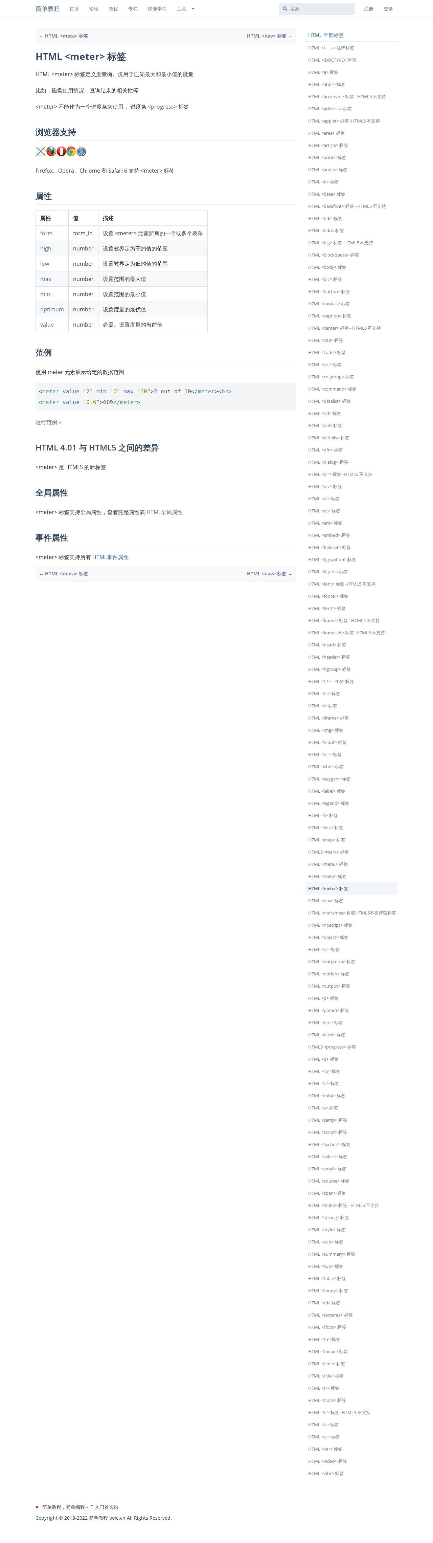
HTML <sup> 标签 (325, 1266)
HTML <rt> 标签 (323, 1083)
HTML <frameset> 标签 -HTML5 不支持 (346, 633)
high (45, 248)
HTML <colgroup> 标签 (331, 377)
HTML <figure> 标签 (328, 572)
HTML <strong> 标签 (328, 1217)
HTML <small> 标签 (327, 1169)
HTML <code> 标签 (327, 352)
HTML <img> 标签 (325, 730)
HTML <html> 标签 (326, 1035)
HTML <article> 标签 (328, 145)
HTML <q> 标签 (323, 1059)
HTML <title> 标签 (326, 1376)
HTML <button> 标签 (329, 291)
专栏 (133, 8)
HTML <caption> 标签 (329, 316)
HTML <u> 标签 (323, 1424)
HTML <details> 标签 (328, 438)
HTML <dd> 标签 (324, 413)
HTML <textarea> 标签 (330, 1315)
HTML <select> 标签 (327, 1156)
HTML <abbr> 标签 (326, 84)
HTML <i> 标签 (322, 706)
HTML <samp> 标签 (327, 1120)
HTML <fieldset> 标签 (329, 547)
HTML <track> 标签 (327, 1400)
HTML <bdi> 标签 (325, 218)
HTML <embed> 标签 (329, 535)
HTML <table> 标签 (327, 1278)
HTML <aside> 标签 (327, 157)
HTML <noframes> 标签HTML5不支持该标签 (352, 913)
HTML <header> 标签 (329, 657)
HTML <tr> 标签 (323, 1388)
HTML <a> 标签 (323, 72)
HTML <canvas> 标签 (329, 304)
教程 (113, 8)
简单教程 (48, 8)
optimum (52, 309)
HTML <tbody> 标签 (328, 1290)
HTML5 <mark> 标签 (328, 852)
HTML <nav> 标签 (325, 901)
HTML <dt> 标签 (324, 511)
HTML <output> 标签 (329, 986)
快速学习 (157, 8)
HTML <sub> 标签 (325, 1242)
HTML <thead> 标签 (328, 1351)
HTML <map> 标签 (326, 840)
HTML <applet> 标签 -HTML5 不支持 (344, 121)
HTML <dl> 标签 (324, 498)
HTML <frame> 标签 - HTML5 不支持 (344, 620)
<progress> (162, 106)
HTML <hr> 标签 (324, 693)
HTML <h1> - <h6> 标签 (331, 681)
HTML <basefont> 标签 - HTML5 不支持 (347, 206)
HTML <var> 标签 (325, 1449)
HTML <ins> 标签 (325, 754)
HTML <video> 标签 (327, 1461)
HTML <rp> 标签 (324, 1071)
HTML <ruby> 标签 (326, 1096)
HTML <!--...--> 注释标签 (331, 48)
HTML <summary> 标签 (331, 1254)
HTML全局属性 (164, 512)
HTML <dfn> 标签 (325, 450)
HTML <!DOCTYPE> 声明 (332, 60)
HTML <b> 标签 (323, 182)
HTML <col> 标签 (325, 364)
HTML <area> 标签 (326, 133)
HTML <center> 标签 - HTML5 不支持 (344, 328)
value (47, 324)
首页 (74, 8)
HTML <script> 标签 (327, 1132)
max (45, 279)
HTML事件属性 (110, 557)
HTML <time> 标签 (326, 1364)
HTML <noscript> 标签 (330, 925)
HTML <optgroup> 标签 (331, 961)
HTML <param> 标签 (328, 1010)
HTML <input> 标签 (327, 742)
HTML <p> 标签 (323, 998)
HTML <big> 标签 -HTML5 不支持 (340, 243)
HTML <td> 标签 (324, 1303)
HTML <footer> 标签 (328, 596)
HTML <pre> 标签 (325, 1022)
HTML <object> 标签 (328, 937)
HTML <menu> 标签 (328, 864)
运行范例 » (48, 422)
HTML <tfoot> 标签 (327, 1327)
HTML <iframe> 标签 (328, 718)
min (45, 294)
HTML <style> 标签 (326, 1230)
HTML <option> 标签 (328, 974)
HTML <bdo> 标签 (326, 230)
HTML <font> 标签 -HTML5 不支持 (341, 584)
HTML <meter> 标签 (328, 888)
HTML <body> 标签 (327, 267)
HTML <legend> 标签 (328, 803)
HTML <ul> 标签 (324, 1437)
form (46, 233)
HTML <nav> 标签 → (270, 35)
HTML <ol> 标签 (324, 949)
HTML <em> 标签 (325, 523)
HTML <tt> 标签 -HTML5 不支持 (339, 1412)
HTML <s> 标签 (323, 1108)
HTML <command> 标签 (332, 389)
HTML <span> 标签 (327, 1193)
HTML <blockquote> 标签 (333, 255)
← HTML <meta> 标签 (63, 35)
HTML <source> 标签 (328, 1181)
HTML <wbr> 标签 (326, 1473)
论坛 (93, 8)
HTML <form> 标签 (327, 608)
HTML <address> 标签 (330, 109)
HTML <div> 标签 (325, 486)
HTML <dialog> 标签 (328, 462)
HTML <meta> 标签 (327, 876)
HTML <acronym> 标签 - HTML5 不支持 (347, 96)
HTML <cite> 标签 (325, 340)
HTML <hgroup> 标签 (329, 669)
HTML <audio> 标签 (327, 170)
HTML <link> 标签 (325, 827)
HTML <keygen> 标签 (329, 779)
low (44, 263)
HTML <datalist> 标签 (329, 401)
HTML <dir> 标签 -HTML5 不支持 (340, 474)
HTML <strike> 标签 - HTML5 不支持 (343, 1205)
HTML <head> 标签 (327, 645)
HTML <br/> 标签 (325, 279)
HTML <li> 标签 (323, 815)
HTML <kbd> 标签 (326, 767)
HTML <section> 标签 (329, 1144)
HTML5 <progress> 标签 (332, 1047)
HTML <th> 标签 (324, 1339)
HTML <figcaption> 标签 (332, 559)
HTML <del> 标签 (325, 425)
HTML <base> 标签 (326, 194)
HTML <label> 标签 (326, 791)
